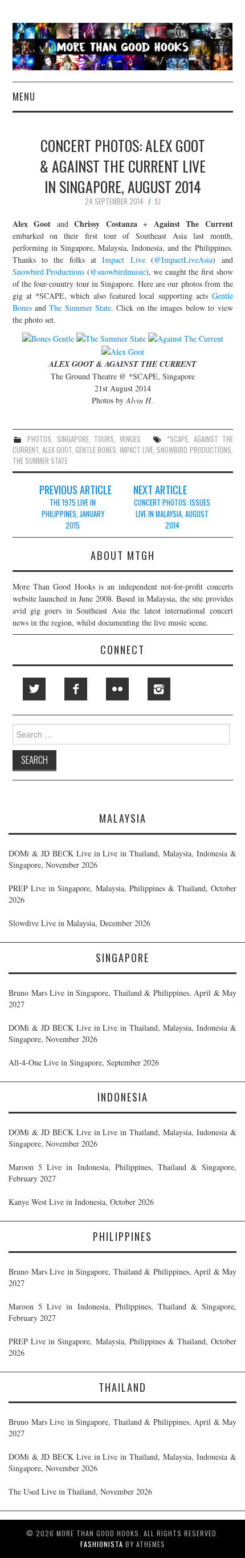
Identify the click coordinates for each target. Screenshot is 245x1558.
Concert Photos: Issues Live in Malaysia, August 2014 (172, 514)
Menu (24, 96)
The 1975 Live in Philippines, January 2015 (73, 514)
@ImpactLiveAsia (183, 259)
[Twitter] (34, 689)
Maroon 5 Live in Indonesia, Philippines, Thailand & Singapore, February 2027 (122, 1173)
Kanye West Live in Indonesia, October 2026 (81, 1201)
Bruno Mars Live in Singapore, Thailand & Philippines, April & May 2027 (122, 998)
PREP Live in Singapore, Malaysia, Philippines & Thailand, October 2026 (122, 894)
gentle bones (95, 449)
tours (104, 439)
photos (39, 439)
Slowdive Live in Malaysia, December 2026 (79, 923)
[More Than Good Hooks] (123, 45)
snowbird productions (194, 449)
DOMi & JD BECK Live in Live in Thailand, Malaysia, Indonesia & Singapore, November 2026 (122, 859)
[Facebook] (75, 689)
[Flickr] (117, 689)
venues (130, 439)
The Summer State (80, 307)
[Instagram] (159, 689)
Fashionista (101, 1544)
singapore (73, 439)
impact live (136, 449)
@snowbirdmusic (118, 271)
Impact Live (123, 259)
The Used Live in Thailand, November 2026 (80, 1491)
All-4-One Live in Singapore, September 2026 (84, 1062)
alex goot (57, 449)
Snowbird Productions (49, 271)
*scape (177, 439)
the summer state (40, 460)
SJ (157, 201)
